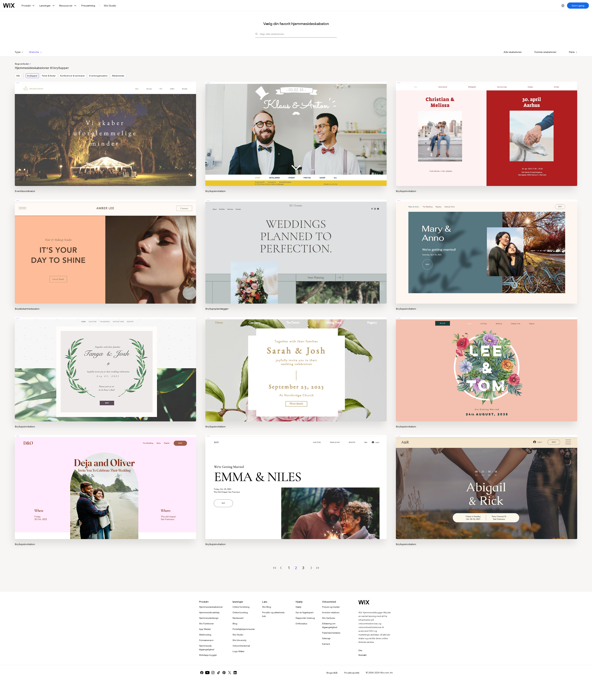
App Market (205, 629)
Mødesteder (118, 75)
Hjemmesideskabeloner (211, 607)
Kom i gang (578, 5)
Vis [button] (105, 139)
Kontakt (362, 655)
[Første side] (274, 568)
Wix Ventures (328, 618)
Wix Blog (266, 607)
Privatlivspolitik (351, 672)
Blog (234, 623)
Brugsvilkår (332, 672)
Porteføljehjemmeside (243, 629)
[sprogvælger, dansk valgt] (563, 5)
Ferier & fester (49, 75)
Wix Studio (110, 5)
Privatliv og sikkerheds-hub (273, 614)
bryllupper (32, 75)
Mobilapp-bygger (208, 655)
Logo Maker (238, 651)
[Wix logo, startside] (9, 5)
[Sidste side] (317, 568)
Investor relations (330, 612)
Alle (18, 75)
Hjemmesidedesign (208, 618)
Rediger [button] (105, 131)
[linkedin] (235, 672)
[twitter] (229, 672)
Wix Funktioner (206, 623)
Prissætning (88, 5)
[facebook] (202, 672)
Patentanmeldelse (331, 632)
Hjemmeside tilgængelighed (206, 647)
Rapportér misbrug (305, 618)
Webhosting (205, 634)
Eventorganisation (98, 75)
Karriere (326, 644)
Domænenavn (206, 640)
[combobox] (298, 33)
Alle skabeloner (513, 52)
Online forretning (240, 607)
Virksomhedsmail (241, 645)
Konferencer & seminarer (72, 75)
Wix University (239, 640)
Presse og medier (331, 607)
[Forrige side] (281, 568)
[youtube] (207, 672)
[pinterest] (224, 672)
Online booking (240, 612)
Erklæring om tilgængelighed (329, 625)
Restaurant (237, 618)
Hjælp (298, 607)
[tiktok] (218, 672)
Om (360, 650)
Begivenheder (22, 63)
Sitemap (326, 638)
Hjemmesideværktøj (209, 612)
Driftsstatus (301, 623)
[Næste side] (311, 568)
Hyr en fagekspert (304, 612)
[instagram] (213, 672)
